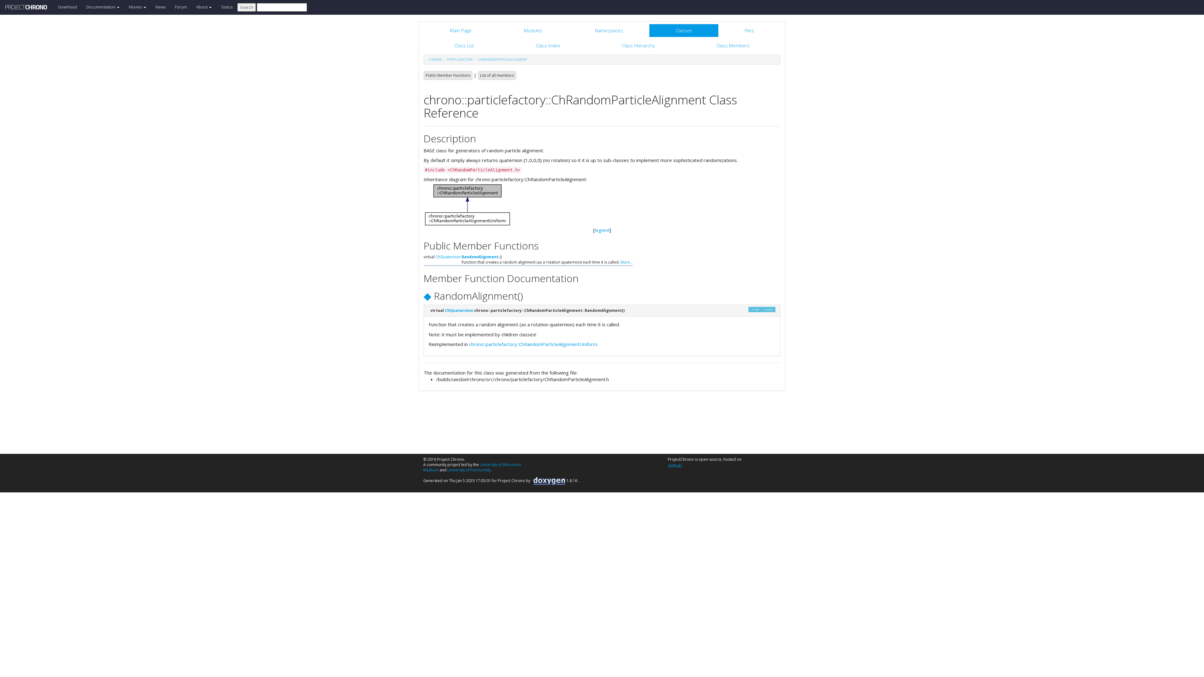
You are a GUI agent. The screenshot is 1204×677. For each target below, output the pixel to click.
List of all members (497, 75)
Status (227, 7)
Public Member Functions (448, 75)
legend (602, 230)
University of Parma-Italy (469, 470)
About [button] (202, 7)
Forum (181, 7)
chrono (435, 59)
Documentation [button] (101, 7)
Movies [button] (136, 7)
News (161, 7)
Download (67, 7)
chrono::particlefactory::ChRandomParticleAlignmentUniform (533, 344)
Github (675, 465)
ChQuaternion (448, 257)
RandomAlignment (480, 257)
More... (626, 262)
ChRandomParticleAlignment (502, 59)
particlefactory (460, 59)
